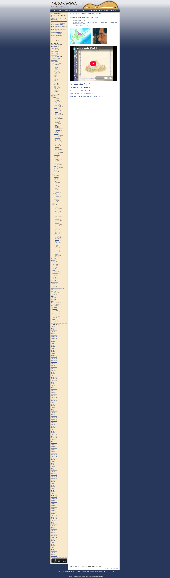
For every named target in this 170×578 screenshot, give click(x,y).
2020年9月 (54, 362)
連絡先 (101, 571)
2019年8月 (54, 384)
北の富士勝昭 (55, 264)
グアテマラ (56, 175)
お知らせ (89, 22)
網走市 (74, 23)
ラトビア (56, 225)
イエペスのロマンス (56, 37)
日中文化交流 (58, 128)
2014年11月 (54, 436)
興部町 (55, 88)
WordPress (100, 576)
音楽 (52, 307)
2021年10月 (54, 340)
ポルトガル (57, 255)
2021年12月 (54, 336)
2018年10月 (54, 400)
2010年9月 (54, 520)
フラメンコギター (56, 314)
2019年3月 (54, 392)
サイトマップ (107, 571)
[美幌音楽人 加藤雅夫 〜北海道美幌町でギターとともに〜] (64, 6)
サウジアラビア (57, 183)
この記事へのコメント (78, 25)
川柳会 (54, 284)
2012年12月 (54, 475)
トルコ (56, 213)
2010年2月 (54, 532)
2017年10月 (54, 421)
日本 (113, 22)
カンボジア (57, 136)
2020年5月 (54, 368)
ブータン (56, 115)
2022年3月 (54, 331)
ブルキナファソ (57, 159)
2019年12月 (54, 377)
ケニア (55, 157)
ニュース (76, 84)
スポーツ (53, 53)
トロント (56, 190)
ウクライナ (57, 236)
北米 (53, 185)
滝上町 (55, 81)
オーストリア (57, 208)
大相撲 (53, 260)
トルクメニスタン (58, 106)
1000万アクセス (55, 44)
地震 (106, 22)
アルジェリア (56, 155)
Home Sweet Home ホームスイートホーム (58, 30)
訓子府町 (55, 91)
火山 (52, 297)
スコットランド (59, 248)
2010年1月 (54, 534)
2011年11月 (54, 497)
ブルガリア (57, 238)
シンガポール (57, 138)
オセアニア (55, 163)
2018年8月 (54, 404)
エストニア (57, 219)
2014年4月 (54, 448)
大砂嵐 (54, 267)
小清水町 (55, 75)
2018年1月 (54, 416)
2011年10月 (54, 498)
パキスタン (57, 113)
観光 (52, 301)
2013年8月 (54, 461)
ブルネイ (56, 143)
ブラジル (55, 200)
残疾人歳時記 (90, 571)
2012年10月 (54, 478)
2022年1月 (54, 335)
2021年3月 (54, 351)
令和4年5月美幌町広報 (56, 35)
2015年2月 (54, 431)
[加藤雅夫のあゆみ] (71, 11)
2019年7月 (54, 385)
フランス (56, 252)
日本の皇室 (58, 130)
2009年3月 (54, 551)
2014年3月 (54, 449)
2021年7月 (54, 345)
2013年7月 (54, 463)
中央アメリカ (55, 174)
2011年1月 (54, 513)
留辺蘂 (56, 68)
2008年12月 (54, 556)
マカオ (56, 119)
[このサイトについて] (57, 11)
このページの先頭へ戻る (112, 568)
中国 (56, 122)
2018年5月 (54, 409)
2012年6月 (54, 485)
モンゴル (56, 121)
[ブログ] (83, 11)
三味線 (54, 317)
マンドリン (55, 316)
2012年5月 (54, 486)
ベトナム (56, 144)
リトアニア (57, 226)
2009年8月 (54, 542)
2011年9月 (54, 500)
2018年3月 (54, 412)
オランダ (56, 250)
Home (71, 13)
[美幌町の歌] (93, 11)
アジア (54, 98)
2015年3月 (54, 429)
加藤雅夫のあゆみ (71, 571)
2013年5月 (54, 466)
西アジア (55, 150)
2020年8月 (54, 363)
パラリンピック (55, 56)
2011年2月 (54, 512)
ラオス (56, 148)
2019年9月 (54, 382)
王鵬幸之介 (55, 274)
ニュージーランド (57, 167)
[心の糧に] (115, 11)
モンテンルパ (58, 141)
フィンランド (57, 224)
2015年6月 (54, 424)
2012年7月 (54, 483)
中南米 (54, 170)
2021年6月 (54, 346)
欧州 (53, 204)
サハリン (57, 242)
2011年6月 (54, 505)
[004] (100, 43)
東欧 (54, 234)
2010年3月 (54, 530)
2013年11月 (54, 456)
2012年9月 (54, 480)
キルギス (56, 104)
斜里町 (55, 76)
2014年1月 (54, 453)
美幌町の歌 (83, 571)
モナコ (56, 256)
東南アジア (56, 134)
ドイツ (56, 251)
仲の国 (54, 262)
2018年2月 (54, 414)
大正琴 (54, 319)
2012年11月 (54, 476)
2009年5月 (54, 547)
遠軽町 (55, 92)
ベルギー (56, 254)
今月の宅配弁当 (55, 58)
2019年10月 (54, 380)
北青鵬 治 (55, 265)
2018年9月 (54, 402)
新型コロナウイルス (56, 288)
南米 (53, 194)
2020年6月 (54, 367)
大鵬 (53, 268)
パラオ (55, 168)
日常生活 (109, 22)
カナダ (55, 189)
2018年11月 (54, 399)
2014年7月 (54, 443)
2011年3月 (54, 510)
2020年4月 (54, 370)
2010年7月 (54, 524)
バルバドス (56, 171)
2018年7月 (54, 405)
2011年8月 (54, 502)
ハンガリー (57, 215)
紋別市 (55, 83)
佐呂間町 (55, 64)
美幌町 (78, 23)
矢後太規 (54, 278)
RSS (113, 571)
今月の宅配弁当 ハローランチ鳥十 (58, 16)
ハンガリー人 (55, 313)
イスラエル (56, 182)
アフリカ (54, 153)
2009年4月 (54, 549)
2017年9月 (54, 422)
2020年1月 (54, 375)
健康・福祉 (94, 22)
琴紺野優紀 (55, 275)
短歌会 (54, 286)
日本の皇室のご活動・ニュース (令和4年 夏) (58, 19)
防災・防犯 (82, 23)
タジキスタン (57, 105)
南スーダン (56, 161)
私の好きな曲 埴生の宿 (56, 32)
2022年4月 (54, 330)
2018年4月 (54, 411)
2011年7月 (54, 503)
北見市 (102, 22)
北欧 (54, 217)
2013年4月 (54, 468)
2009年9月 (54, 540)
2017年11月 (54, 419)
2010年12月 (54, 515)
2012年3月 (54, 490)
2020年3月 (54, 372)
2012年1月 (54, 493)
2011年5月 (54, 507)
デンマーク (57, 221)
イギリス (56, 247)
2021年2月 (54, 353)
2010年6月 (54, 525)
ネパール (56, 112)
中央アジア (56, 100)
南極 (53, 193)
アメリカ (55, 186)
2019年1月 (54, 395)
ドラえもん (54, 55)
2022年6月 (54, 326)
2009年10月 (54, 539)
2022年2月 (54, 333)
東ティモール (57, 149)
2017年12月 (54, 417)
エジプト (55, 156)
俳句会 (54, 283)
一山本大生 (55, 261)
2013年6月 (54, 465)
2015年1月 (54, 432)
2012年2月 (54, 491)
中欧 (54, 207)
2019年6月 (54, 387)
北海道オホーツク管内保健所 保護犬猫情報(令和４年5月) (58, 24)
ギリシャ (56, 230)
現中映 (54, 294)
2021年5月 (54, 348)
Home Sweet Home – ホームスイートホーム (59, 27)
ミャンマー (57, 147)
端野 (56, 69)
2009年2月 (54, 552)
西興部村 (55, 90)
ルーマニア (57, 240)
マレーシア (57, 145)
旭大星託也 (55, 271)
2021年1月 (54, 355)
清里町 (55, 79)
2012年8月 (54, 481)
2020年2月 (54, 373)
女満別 (56, 72)
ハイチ (55, 178)
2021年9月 (54, 341)
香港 (56, 132)
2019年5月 (54, 389)
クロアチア (57, 237)
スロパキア (57, 211)
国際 (52, 96)
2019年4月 (54, 390)
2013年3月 (54, 470)
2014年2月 (54, 451)
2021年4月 (54, 350)
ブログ (81, 84)
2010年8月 (54, 522)
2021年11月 (54, 338)
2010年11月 (54, 517)
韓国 (56, 131)
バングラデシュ (58, 114)
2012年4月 (54, 488)
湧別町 (55, 80)
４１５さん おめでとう (56, 33)
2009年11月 (54, 537)
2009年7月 (54, 544)
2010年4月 (54, 529)
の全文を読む (85, 96)
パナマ (55, 179)
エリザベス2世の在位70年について (59, 21)
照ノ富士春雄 (55, 272)
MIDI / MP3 (55, 309)
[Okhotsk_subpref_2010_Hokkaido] (80, 43)
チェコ (56, 212)
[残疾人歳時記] (104, 11)
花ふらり (54, 320)
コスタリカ (56, 177)
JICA (54, 97)
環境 (116, 22)
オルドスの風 (57, 118)
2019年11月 (54, 379)
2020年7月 (54, 365)
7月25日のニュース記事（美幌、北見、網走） (84, 17)
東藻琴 (56, 73)
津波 (52, 296)
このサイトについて (61, 571)
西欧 (54, 246)
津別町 (55, 77)
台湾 (56, 126)
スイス (56, 209)
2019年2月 (54, 394)
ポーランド (57, 216)
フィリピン (57, 140)
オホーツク (83, 22)
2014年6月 (54, 444)
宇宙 (52, 280)
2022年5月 (54, 328)
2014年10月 (54, 438)
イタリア (56, 229)
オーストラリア (57, 164)
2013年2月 (54, 471)
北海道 (99, 22)
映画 (52, 291)
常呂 (56, 67)
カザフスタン (57, 102)
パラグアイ (56, 198)
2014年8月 (54, 441)
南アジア (55, 108)
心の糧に (97, 571)
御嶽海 (54, 270)
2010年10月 (54, 519)
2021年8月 (54, 343)
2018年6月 (54, 407)
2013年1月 (54, 473)
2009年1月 (54, 554)
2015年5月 (54, 426)
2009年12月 (54, 535)
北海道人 (54, 94)
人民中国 (57, 123)
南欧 (54, 228)
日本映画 (54, 292)
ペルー (55, 201)
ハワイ (56, 188)
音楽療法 (54, 321)
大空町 (55, 71)
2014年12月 (54, 434)
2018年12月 (54, 397)
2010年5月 (54, 527)
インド (56, 109)
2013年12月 (54, 454)
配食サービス (54, 302)
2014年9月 (54, 439)
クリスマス (55, 311)
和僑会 (54, 203)
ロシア (56, 241)
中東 (53, 181)
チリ (54, 197)
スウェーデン (57, 220)
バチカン (56, 233)
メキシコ (55, 172)
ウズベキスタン (58, 101)
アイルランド (56, 205)
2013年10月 (54, 458)
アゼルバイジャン (58, 152)
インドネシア (57, 135)
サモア (55, 166)
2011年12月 (54, 495)
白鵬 (53, 277)
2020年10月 (54, 360)
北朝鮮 (56, 125)
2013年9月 (54, 459)
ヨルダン (55, 160)
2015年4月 (54, 427)
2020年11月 (54, 358)
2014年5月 (54, 446)
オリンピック (54, 50)
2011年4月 (54, 508)
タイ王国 (56, 139)
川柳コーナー (54, 282)
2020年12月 (54, 357)
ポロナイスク (59, 243)
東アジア (55, 117)
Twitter (76, 13)
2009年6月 (54, 545)
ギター (54, 310)
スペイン (56, 232)
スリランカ (57, 110)
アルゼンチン (56, 196)
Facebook (53, 46)
